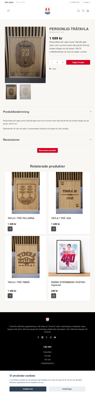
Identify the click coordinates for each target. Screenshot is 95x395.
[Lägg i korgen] (53, 295)
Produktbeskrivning (16, 111)
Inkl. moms (9, 2)
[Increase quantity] (62, 62)
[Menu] (8, 11)
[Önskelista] (83, 11)
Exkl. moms (20, 2)
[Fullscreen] (25, 55)
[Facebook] (38, 337)
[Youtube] (55, 337)
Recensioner (11, 139)
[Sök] (78, 11)
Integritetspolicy (47, 363)
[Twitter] (47, 337)
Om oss (47, 359)
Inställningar (67, 389)
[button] (41, 56)
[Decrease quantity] (52, 62)
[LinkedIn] (42, 337)
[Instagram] (51, 337)
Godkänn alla (28, 389)
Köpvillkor (47, 352)
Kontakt (47, 355)
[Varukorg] (88, 11)
